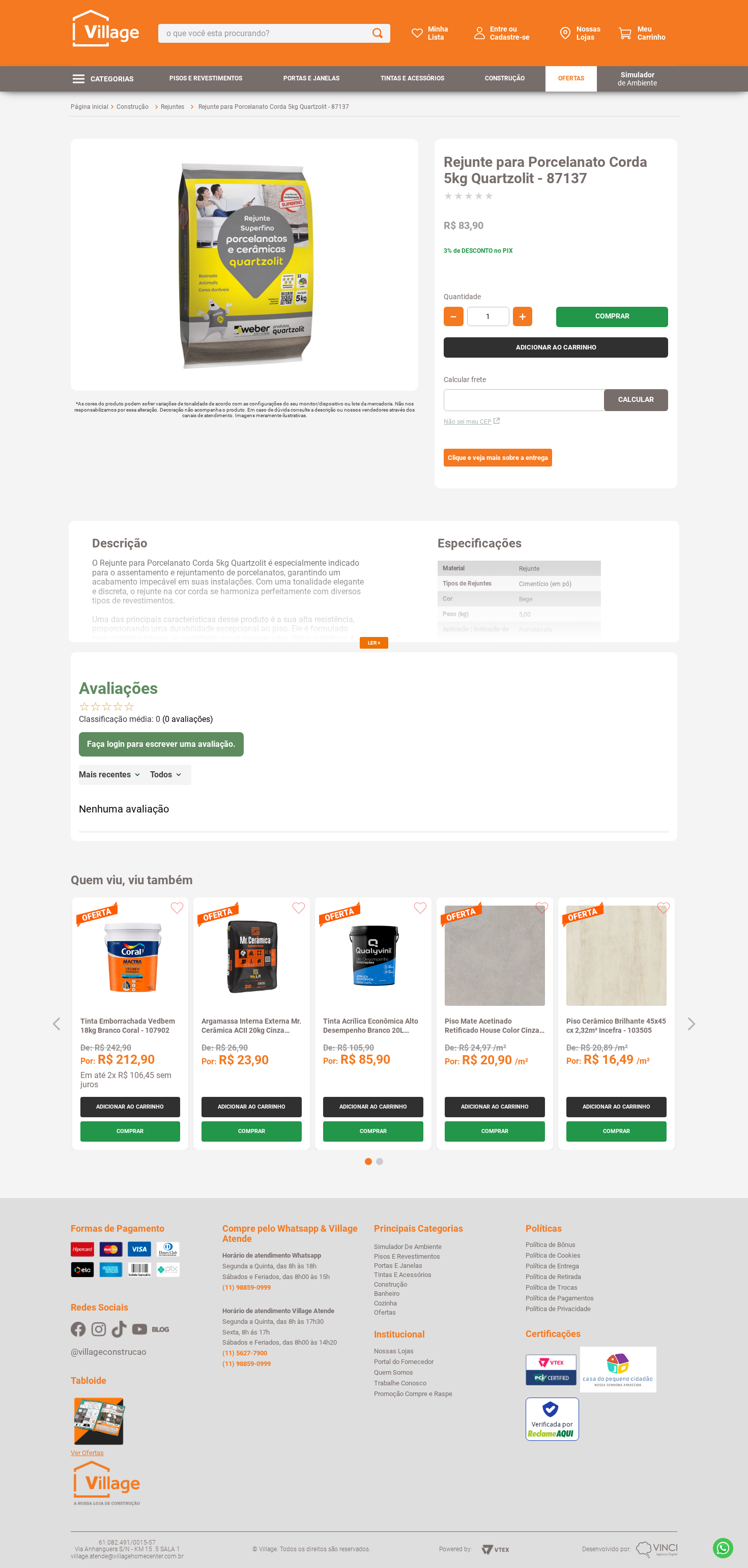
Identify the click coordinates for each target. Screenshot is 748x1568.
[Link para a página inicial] (89, 106)
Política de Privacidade (558, 1309)
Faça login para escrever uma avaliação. (161, 744)
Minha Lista (438, 33)
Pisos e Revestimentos (205, 78)
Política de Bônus (551, 1244)
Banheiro (386, 1293)
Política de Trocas (552, 1287)
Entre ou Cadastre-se (510, 33)
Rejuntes (172, 106)
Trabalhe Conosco (400, 1383)
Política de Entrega (552, 1266)
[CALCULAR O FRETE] (636, 400)
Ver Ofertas (87, 1453)
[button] (498, 458)
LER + (374, 643)
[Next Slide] (691, 1024)
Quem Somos (393, 1372)
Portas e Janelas (311, 78)
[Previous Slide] (56, 1024)
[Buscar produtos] (379, 33)
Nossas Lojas (588, 33)
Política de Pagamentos (560, 1298)
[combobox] (274, 33)
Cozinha (385, 1303)
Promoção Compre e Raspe (413, 1394)
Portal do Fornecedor (404, 1362)
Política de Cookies (553, 1255)
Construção (505, 78)
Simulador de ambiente (408, 1247)
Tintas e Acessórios (412, 78)
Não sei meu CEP (468, 421)
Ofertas (571, 78)
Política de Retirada (553, 1277)
